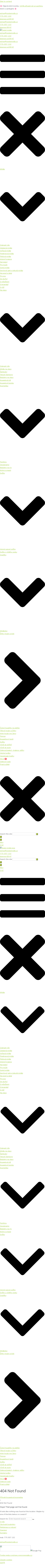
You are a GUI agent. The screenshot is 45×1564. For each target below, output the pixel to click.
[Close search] (1, 837)
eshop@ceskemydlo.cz (9, 1542)
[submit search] (37, 834)
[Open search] (1, 840)
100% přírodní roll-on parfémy (31, 6)
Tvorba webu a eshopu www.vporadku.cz (16, 1555)
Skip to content (6, 1)
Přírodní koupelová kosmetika (11, 1497)
